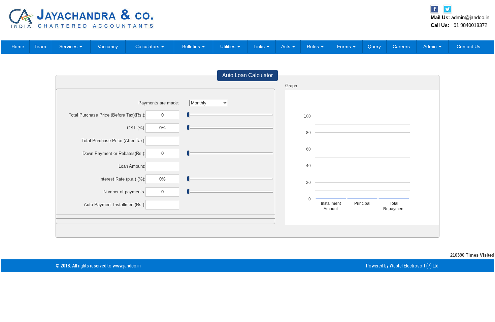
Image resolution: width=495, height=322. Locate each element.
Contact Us (468, 46)
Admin (430, 46)
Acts (286, 46)
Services (69, 46)
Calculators (148, 46)
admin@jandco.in (470, 17)
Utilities (228, 46)
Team (40, 46)
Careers (401, 46)
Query (374, 46)
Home (17, 46)
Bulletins (191, 46)
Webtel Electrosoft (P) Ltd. (414, 265)
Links (260, 46)
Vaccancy (108, 46)
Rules (313, 46)
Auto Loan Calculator (247, 75)
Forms (344, 46)
